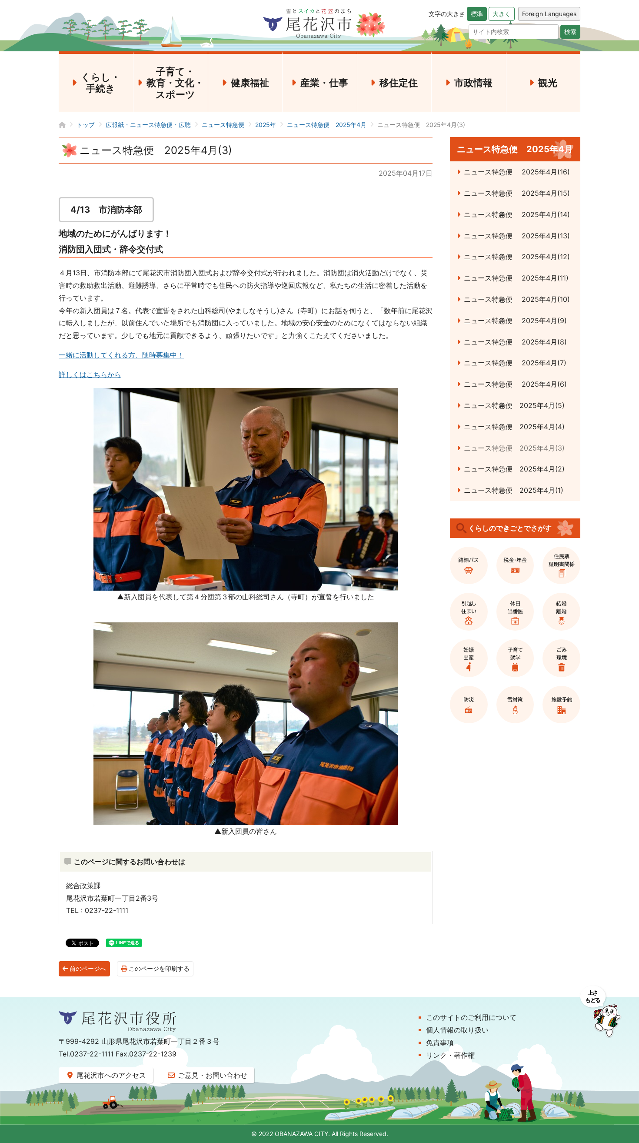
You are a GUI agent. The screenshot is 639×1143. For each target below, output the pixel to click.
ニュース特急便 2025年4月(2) (514, 469)
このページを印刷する (158, 968)
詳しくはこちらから (90, 374)
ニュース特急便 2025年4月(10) (517, 299)
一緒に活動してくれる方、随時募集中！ (121, 355)
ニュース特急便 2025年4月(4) (514, 426)
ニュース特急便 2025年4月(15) (517, 193)
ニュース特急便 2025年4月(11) (516, 278)
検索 (570, 31)
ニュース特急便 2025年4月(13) (517, 235)
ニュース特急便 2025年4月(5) (514, 405)
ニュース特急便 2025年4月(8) (515, 342)
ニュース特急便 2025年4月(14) (517, 214)
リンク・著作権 (450, 1055)
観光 (547, 82)
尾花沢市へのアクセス (110, 1075)
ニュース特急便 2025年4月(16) (517, 171)
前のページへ (87, 968)
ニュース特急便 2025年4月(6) (515, 384)
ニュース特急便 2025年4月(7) (515, 362)
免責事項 (440, 1042)
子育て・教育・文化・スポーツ (175, 83)
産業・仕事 (324, 82)
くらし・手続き (100, 82)
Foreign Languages (549, 13)
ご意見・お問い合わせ (211, 1075)
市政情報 (473, 82)
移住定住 (398, 82)
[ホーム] (68, 124)
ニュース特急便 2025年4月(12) (517, 256)
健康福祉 (250, 82)
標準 (477, 13)
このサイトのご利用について (471, 1017)
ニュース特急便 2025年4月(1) (513, 490)
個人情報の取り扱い (457, 1030)
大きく (502, 13)
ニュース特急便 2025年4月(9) (515, 320)
